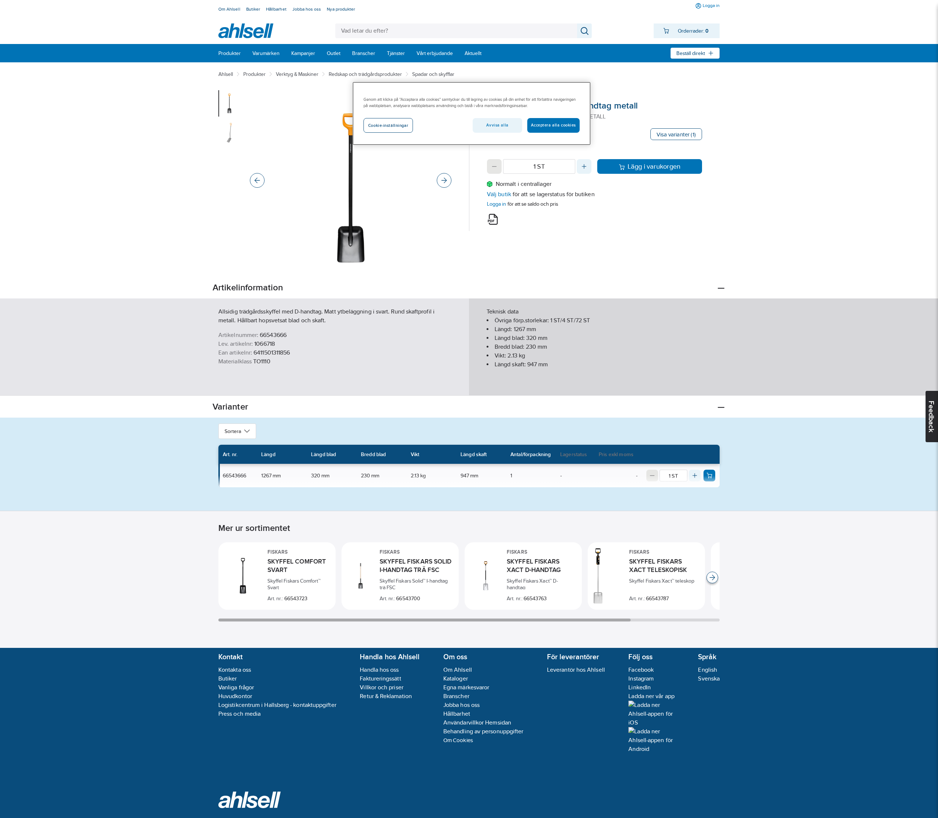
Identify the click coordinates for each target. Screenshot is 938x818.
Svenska (709, 678)
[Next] (444, 180)
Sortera (233, 431)
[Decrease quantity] (494, 166)
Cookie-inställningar (388, 125)
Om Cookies (458, 740)
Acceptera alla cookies (553, 125)
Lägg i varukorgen (654, 166)
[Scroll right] (712, 577)
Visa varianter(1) (676, 134)
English (707, 669)
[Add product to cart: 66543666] (709, 475)
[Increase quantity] (584, 166)
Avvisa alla (497, 125)
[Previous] (257, 180)
